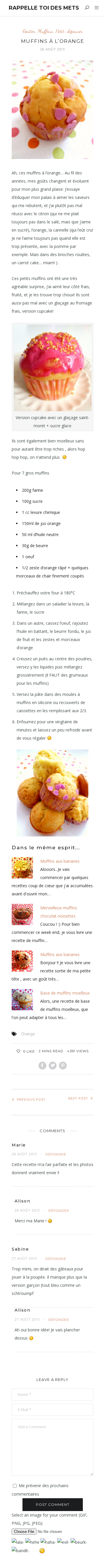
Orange (28, 1034)
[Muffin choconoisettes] (22, 914)
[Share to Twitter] (53, 1065)
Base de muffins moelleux (65, 993)
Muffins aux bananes (60, 861)
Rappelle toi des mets (44, 8)
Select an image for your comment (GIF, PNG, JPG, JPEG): (50, 1519)
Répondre (56, 1154)
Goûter (29, 31)
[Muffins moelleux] (22, 999)
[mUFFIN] (22, 867)
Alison (22, 1201)
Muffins (45, 31)
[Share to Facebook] (42, 1065)
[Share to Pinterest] (63, 1065)
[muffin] (22, 960)
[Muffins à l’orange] (52, 793)
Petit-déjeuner (69, 31)
